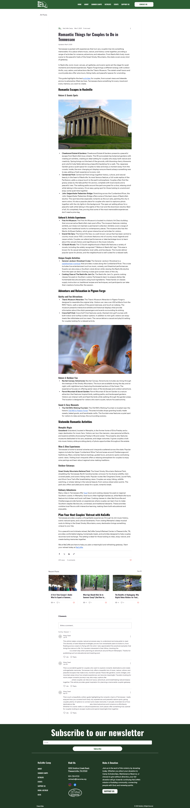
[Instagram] (70, 784)
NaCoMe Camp (44, 762)
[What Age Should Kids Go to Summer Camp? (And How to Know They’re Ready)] (95, 583)
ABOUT (40, 769)
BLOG (39, 795)
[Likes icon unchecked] (64, 657)
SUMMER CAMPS (43, 773)
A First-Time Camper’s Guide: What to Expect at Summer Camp (61, 596)
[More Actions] (130, 636)
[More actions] (130, 28)
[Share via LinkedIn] (69, 554)
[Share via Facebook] (59, 554)
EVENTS (40, 782)
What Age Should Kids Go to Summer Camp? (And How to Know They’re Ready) (93, 596)
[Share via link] (74, 554)
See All (139, 571)
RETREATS (41, 777)
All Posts (43, 15)
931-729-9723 (73, 776)
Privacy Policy (40, 806)
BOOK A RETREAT (43, 790)
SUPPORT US (42, 786)
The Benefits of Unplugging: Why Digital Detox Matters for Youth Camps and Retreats (127, 596)
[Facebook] (75, 784)
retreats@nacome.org (77, 779)
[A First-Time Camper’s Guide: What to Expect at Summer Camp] (63, 583)
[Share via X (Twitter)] (64, 554)
